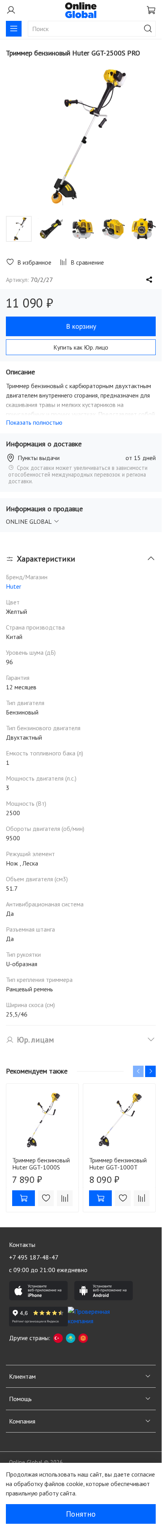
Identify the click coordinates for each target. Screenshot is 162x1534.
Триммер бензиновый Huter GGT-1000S (41, 1163)
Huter (13, 586)
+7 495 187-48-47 (33, 1257)
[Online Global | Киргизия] (83, 1338)
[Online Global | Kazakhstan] (70, 1338)
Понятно (81, 1514)
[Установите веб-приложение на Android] (103, 1290)
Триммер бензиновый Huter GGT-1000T (118, 1163)
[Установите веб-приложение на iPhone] (38, 1290)
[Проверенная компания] (97, 1316)
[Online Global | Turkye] (58, 1338)
